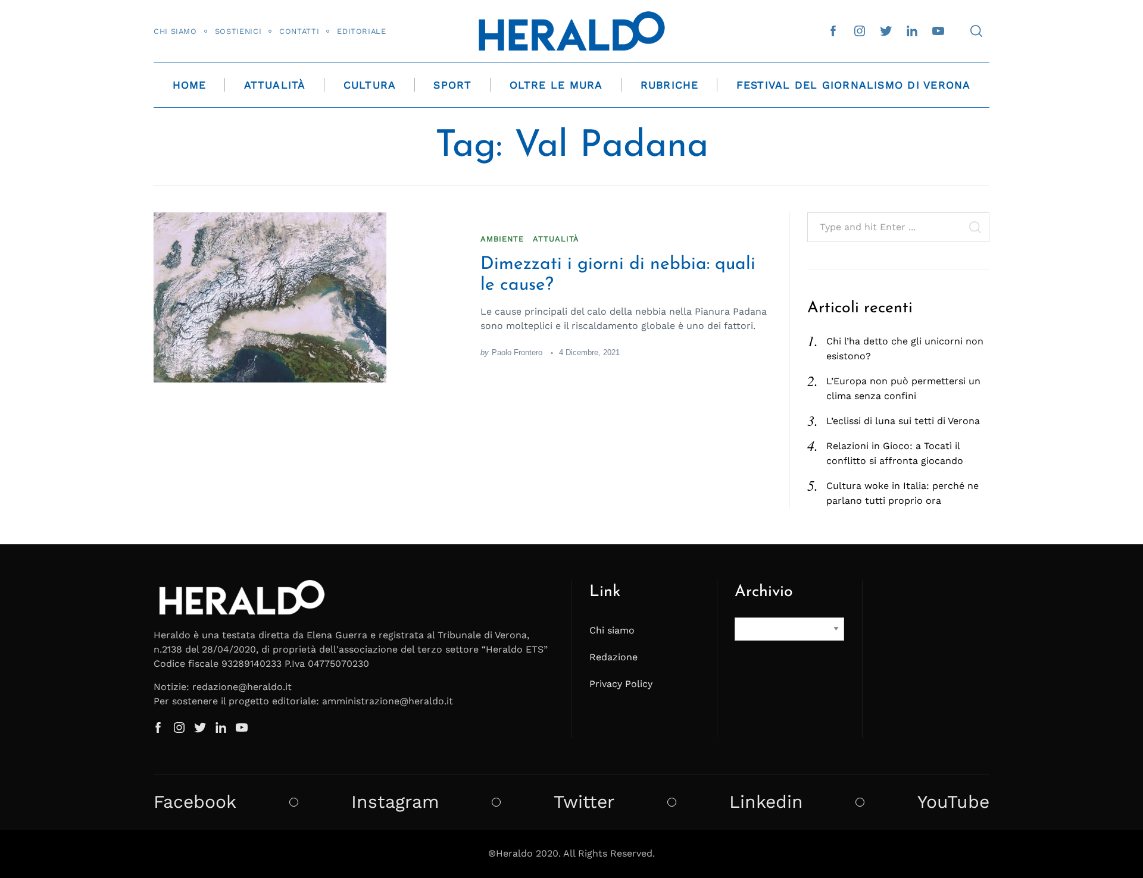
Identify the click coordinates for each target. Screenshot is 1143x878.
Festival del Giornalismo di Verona (853, 85)
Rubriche (670, 85)
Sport (452, 85)
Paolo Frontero (517, 352)
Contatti (299, 31)
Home (190, 85)
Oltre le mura (556, 85)
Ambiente (502, 238)
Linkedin (766, 802)
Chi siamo (175, 31)
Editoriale (361, 31)
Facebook (195, 802)
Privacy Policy (620, 683)
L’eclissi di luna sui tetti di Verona (903, 421)
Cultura (369, 85)
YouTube (953, 802)
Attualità (275, 85)
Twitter (584, 802)
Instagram (395, 802)
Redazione (613, 657)
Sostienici (238, 31)
